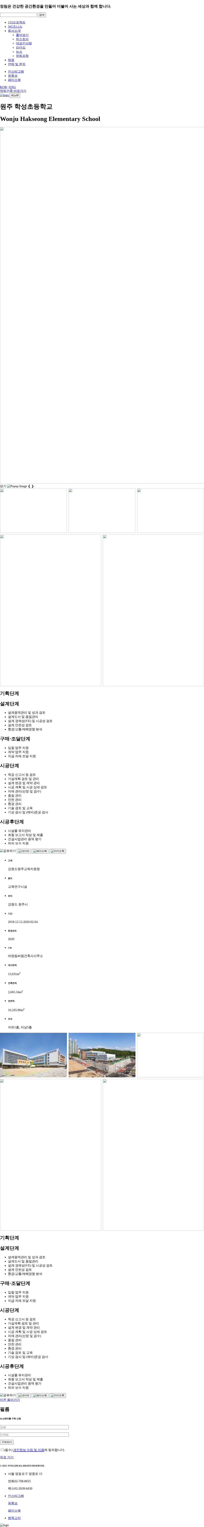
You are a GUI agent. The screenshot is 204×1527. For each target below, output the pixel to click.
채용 (11, 60)
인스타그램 (16, 71)
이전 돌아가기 (10, 1399)
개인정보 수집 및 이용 (28, 1450)
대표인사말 (24, 43)
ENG (12, 87)
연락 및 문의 (17, 64)
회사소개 (14, 30)
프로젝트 (17, 22)
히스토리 (22, 39)
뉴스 (19, 51)
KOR (3, 87)
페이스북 (14, 80)
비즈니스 (15, 26)
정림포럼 (22, 55)
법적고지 (14, 1518)
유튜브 (13, 75)
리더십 (21, 47)
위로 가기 (7, 1457)
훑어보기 (22, 35)
